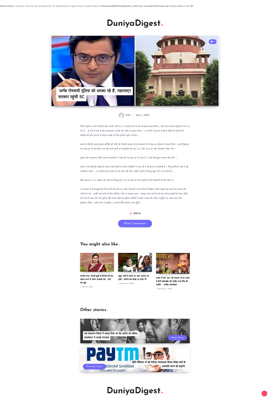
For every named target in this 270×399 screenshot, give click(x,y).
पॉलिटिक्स (137, 214)
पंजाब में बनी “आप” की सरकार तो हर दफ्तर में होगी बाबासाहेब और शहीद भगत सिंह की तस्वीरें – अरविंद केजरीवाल (173, 281)
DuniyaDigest (134, 24)
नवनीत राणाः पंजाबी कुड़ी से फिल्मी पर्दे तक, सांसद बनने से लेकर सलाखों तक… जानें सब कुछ (96, 279)
